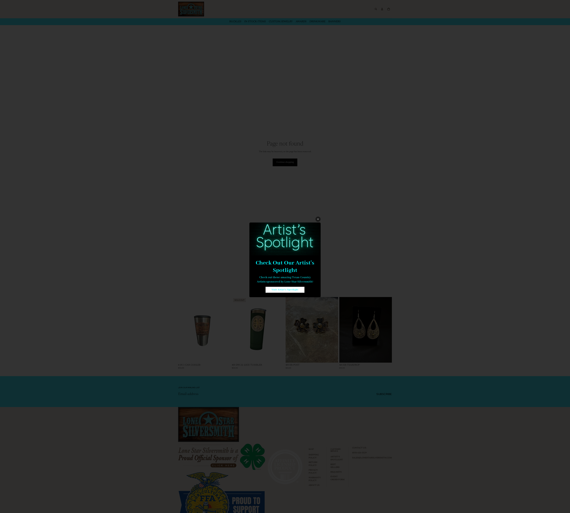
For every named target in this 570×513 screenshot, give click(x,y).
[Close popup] (318, 219)
